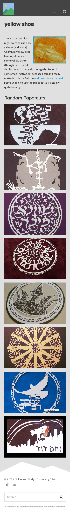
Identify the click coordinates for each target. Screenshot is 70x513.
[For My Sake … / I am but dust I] (35, 124)
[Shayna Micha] (35, 214)
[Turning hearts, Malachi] (35, 258)
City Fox (14, 453)
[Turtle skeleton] (35, 169)
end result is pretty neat (48, 78)
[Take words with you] (35, 392)
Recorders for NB (20, 363)
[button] (54, 11)
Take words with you (22, 408)
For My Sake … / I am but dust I (29, 140)
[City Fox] (35, 437)
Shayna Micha (17, 230)
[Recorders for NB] (35, 347)
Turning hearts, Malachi (24, 274)
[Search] (61, 497)
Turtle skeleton (18, 185)
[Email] (14, 484)
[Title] (8, 9)
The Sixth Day (17, 319)
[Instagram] (64, 11)
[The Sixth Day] (35, 303)
